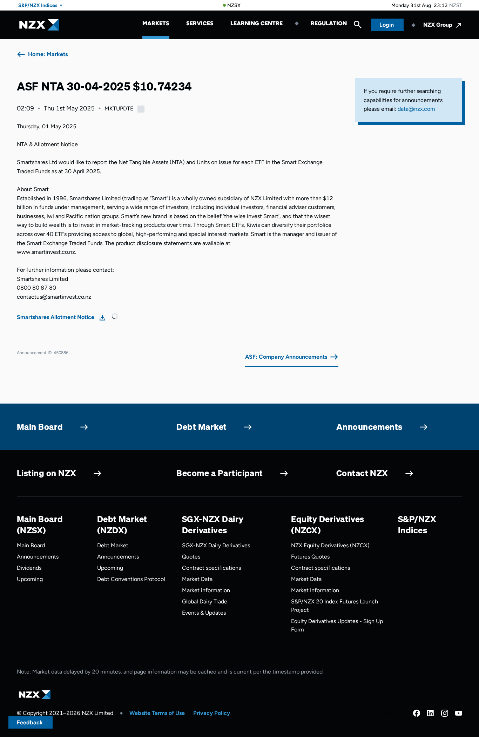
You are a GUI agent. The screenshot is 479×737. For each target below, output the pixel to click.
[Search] (358, 26)
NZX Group (437, 24)
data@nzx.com (416, 109)
